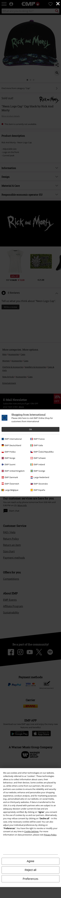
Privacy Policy (50, 834)
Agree (30, 861)
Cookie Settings (31, 831)
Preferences (30, 879)
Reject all (30, 870)
